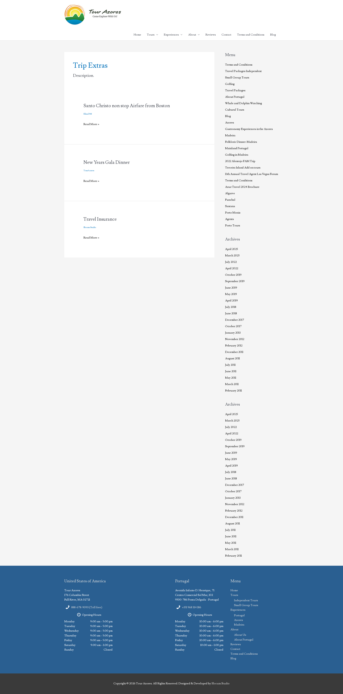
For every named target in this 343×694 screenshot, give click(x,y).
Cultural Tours (234, 109)
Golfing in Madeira (236, 155)
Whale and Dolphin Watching (243, 103)
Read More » (91, 124)
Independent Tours (246, 600)
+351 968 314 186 (191, 607)
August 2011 (232, 358)
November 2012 (234, 339)
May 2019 (231, 294)
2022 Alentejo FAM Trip (240, 161)
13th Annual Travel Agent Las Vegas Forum (251, 174)
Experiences (171, 34)
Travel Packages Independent (243, 71)
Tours (151, 34)
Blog (273, 34)
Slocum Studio (221, 683)
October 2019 (233, 275)
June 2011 (230, 371)
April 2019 (231, 300)
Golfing (230, 84)
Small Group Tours (237, 77)
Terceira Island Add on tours (242, 167)
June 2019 (231, 287)
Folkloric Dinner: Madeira (241, 142)
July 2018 (230, 307)
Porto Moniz (232, 212)
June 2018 (231, 313)
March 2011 (232, 384)
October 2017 (233, 326)
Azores (229, 122)
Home (137, 34)
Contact (226, 34)
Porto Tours (232, 225)
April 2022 (231, 268)
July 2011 (230, 365)
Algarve (230, 193)
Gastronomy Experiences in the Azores (249, 129)
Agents (229, 219)
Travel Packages (235, 90)
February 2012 (233, 345)
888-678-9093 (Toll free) (86, 607)
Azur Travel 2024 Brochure (242, 187)
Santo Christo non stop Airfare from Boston (126, 106)
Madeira (230, 135)
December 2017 (234, 320)
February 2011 (233, 390)
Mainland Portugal (236, 148)
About (192, 34)
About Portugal (234, 97)
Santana (230, 206)
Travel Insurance (100, 219)
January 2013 (233, 332)
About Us (240, 635)
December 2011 (234, 352)
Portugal (239, 615)
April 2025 (231, 249)
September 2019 (235, 281)
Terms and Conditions (250, 34)
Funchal (230, 200)
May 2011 (230, 378)
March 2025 (232, 255)
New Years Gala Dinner (106, 162)
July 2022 (231, 262)
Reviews (210, 34)
